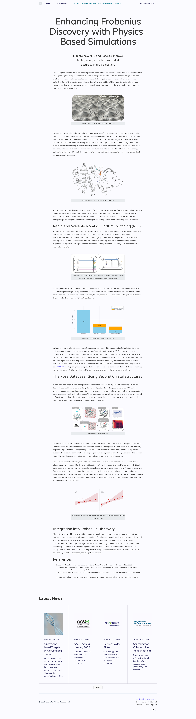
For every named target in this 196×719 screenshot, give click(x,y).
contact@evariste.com (145, 699)
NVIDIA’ (60, 367)
